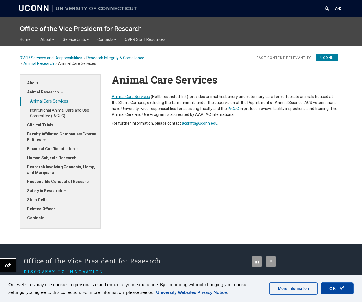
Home (25, 39)
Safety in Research (44, 190)
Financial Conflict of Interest (53, 148)
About (45, 39)
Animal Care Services (49, 101)
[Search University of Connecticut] (326, 8)
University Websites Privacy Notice (191, 292)
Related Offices (41, 209)
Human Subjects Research (51, 158)
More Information (293, 288)
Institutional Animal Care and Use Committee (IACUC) (59, 113)
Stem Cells (37, 199)
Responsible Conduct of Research (59, 181)
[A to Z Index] (337, 8)
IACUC (233, 108)
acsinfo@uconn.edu (199, 123)
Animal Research (38, 63)
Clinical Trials (40, 125)
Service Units (74, 39)
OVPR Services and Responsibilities (51, 58)
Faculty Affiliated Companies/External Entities (62, 137)
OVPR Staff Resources (145, 39)
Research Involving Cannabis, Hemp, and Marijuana (61, 170)
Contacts (105, 39)
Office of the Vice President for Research (81, 29)
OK (333, 288)
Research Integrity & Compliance (115, 58)
